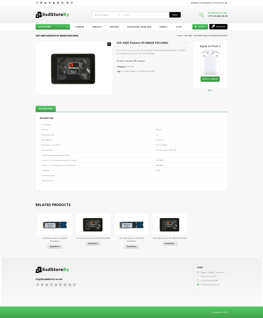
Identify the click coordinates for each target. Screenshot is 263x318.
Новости (97, 26)
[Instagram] (72, 3)
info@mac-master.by (210, 284)
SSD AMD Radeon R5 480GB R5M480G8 (184, 44)
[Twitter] (41, 3)
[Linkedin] (45, 3)
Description (45, 108)
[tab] (46, 109)
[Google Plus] (63, 3)
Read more (55, 246)
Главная (79, 26)
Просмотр (55, 225)
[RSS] (50, 3)
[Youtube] (54, 3)
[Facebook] (37, 3)
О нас (179, 26)
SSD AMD (188, 35)
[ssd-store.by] (54, 14)
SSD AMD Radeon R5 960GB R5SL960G (138, 71)
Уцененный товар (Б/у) (139, 26)
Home (179, 35)
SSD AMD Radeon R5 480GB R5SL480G (187, 44)
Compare (141, 61)
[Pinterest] (58, 3)
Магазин (114, 26)
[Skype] (67, 3)
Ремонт (164, 26)
